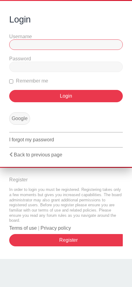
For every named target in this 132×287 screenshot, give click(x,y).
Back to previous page (38, 154)
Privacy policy (56, 228)
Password (20, 58)
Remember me (31, 80)
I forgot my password (31, 139)
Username (20, 36)
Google (20, 118)
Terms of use (23, 228)
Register (68, 240)
